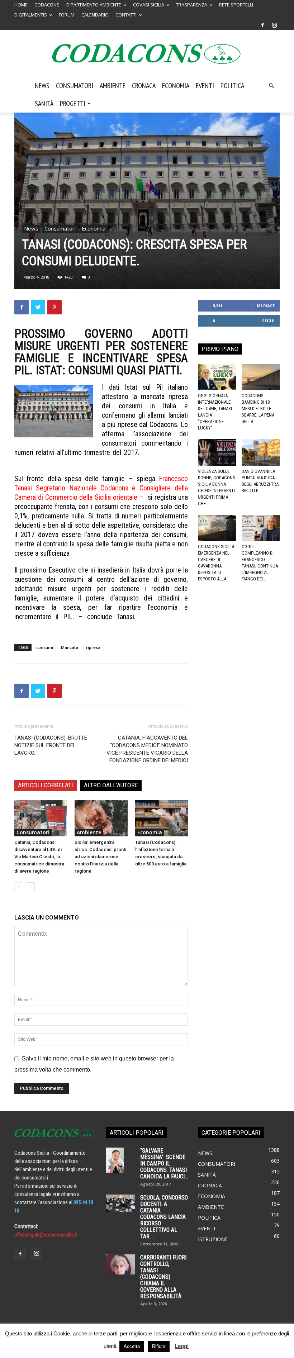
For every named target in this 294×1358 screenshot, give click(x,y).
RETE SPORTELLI (236, 4)
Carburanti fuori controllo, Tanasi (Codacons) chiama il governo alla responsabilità (163, 1277)
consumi (44, 647)
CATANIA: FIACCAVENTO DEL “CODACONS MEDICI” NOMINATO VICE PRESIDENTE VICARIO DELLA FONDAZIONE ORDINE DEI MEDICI (147, 749)
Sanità (44, 103)
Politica (232, 85)
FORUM (67, 14)
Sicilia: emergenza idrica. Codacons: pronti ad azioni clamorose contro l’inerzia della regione (100, 857)
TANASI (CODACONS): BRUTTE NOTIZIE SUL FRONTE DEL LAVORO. (50, 745)
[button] (271, 86)
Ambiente (112, 85)
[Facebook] (262, 25)
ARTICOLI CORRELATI (45, 785)
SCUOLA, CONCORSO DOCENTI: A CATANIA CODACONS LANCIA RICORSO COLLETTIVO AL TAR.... (164, 1217)
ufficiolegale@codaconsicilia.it (46, 1234)
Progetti (72, 103)
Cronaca (144, 85)
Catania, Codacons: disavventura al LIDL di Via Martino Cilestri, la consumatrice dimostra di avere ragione (39, 857)
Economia (175, 85)
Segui (268, 320)
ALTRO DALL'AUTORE (111, 785)
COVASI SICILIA (148, 4)
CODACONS (47, 4)
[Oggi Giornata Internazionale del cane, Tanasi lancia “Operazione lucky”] (217, 377)
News (42, 85)
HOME (21, 4)
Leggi (182, 1346)
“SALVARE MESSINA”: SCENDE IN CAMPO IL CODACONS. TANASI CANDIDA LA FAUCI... (164, 1163)
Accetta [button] (132, 1346)
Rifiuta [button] (158, 1346)
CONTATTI (126, 14)
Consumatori (74, 85)
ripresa (93, 647)
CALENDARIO (95, 14)
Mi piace (266, 305)
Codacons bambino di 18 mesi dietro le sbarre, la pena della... (258, 408)
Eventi (205, 85)
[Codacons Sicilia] (147, 54)
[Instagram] (274, 25)
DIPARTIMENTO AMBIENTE (93, 4)
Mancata (69, 647)
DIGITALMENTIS (30, 14)
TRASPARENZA (191, 4)
